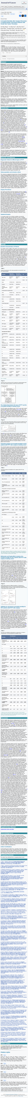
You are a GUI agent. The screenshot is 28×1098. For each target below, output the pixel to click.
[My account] (26, 9)
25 (13, 723)
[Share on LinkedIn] (25, 16)
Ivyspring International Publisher (12, 1094)
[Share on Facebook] (20, 16)
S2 (14, 611)
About (6, 6)
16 (24, 141)
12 (9, 131)
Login (23, 6)
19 (2, 144)
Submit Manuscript (17, 6)
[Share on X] (23, 16)
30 (13, 774)
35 (1, 790)
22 (17, 193)
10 (4, 754)
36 (1, 792)
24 (11, 723)
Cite (2, 16)
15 (22, 141)
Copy (3, 52)
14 (23, 136)
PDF (21, 12)
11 (2, 129)
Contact (2, 8)
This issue (12, 14)
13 (21, 141)
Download (4, 58)
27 (11, 748)
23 (19, 193)
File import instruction (10, 58)
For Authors (10, 6)
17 (1, 144)
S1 (12, 575)
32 (8, 777)
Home (2, 6)
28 (20, 750)
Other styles (8, 52)
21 (25, 191)
